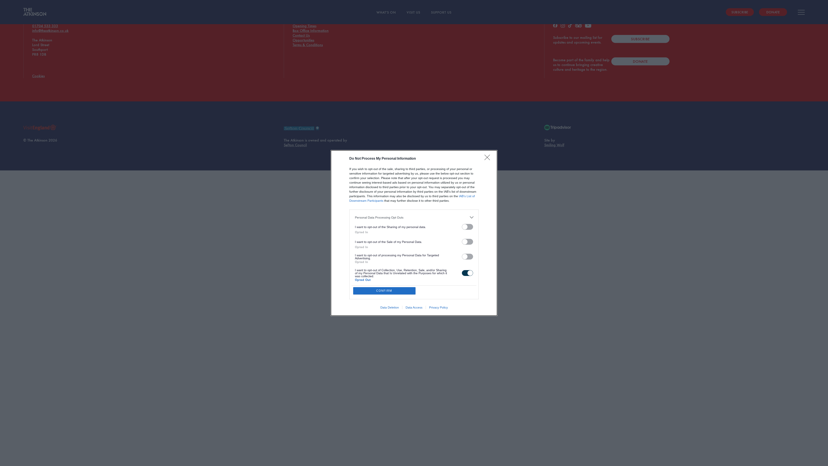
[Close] (489, 159)
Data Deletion (389, 307)
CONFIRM (384, 290)
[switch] (467, 227)
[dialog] (414, 233)
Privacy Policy (438, 307)
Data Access (414, 307)
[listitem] (414, 217)
